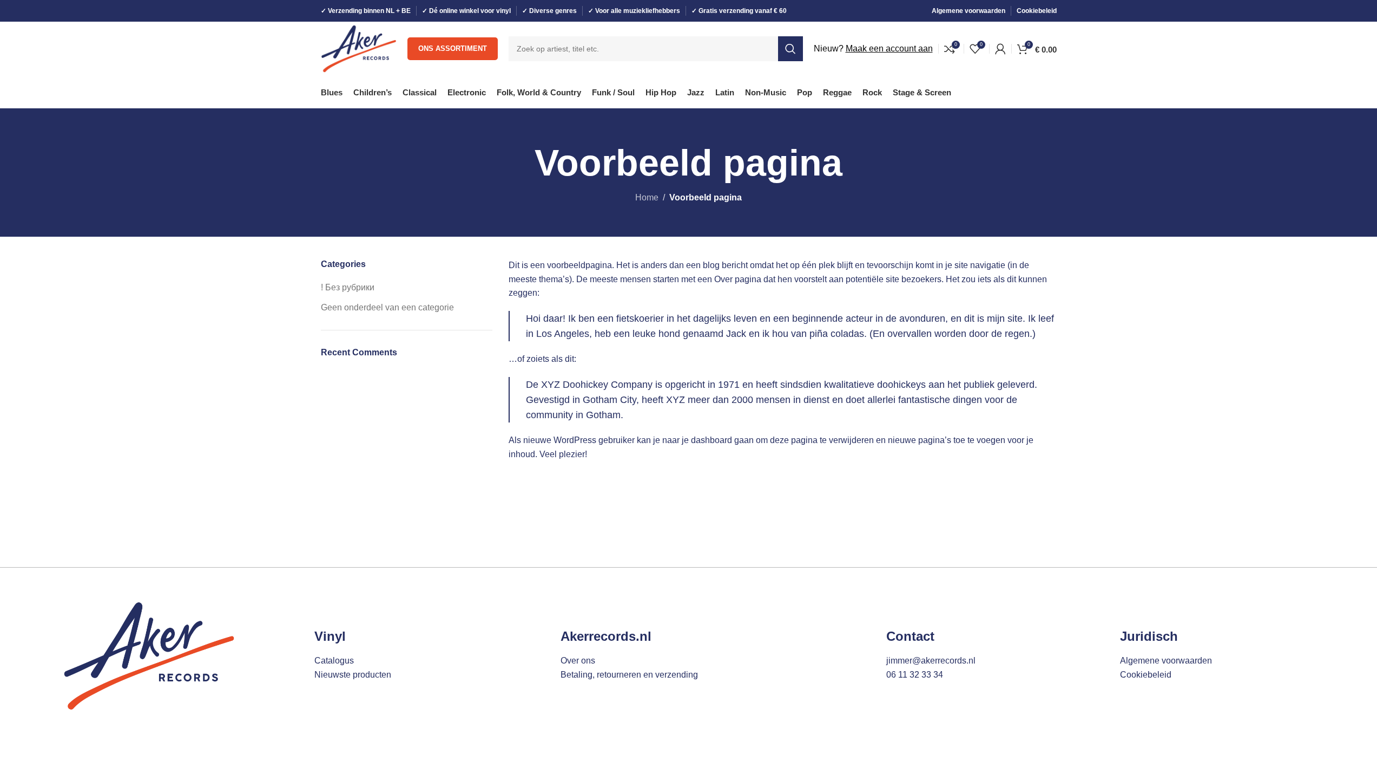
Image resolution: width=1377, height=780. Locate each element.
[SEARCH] (790, 48)
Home (646, 197)
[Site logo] (359, 48)
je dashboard (707, 440)
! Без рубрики (347, 287)
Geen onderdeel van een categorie (387, 307)
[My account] (1000, 49)
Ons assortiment (452, 48)
